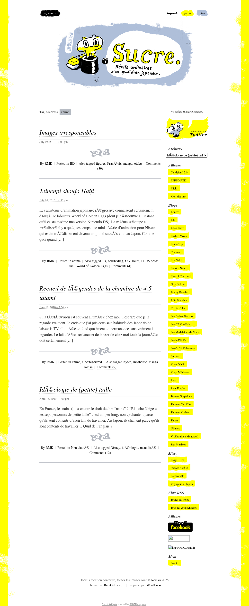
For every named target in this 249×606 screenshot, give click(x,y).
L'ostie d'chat (178, 308)
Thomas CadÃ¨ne (181, 404)
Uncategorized (92, 361)
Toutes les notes (180, 499)
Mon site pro (178, 196)
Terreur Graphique (181, 396)
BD (72, 163)
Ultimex (175, 428)
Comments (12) (100, 452)
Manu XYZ (177, 364)
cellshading (115, 260)
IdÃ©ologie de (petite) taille (75, 389)
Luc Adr (175, 356)
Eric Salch (176, 260)
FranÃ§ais (114, 163)
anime (76, 260)
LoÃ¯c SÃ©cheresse (183, 348)
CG (127, 260)
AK (173, 220)
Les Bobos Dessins (182, 316)
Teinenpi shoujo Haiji (66, 190)
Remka (156, 580)
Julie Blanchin (179, 300)
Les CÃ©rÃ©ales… (183, 324)
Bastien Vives (179, 236)
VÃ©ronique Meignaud (184, 436)
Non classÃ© (80, 447)
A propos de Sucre (50, 13)
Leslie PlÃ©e (178, 340)
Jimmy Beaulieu (180, 292)
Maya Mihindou (180, 372)
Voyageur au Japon (182, 484)
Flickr (174, 188)
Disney (115, 447)
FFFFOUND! (179, 180)
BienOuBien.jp (114, 585)
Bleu (203, 13)
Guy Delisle (178, 284)
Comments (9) (106, 367)
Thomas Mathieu (180, 412)
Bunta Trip (177, 244)
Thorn (174, 420)
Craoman (176, 252)
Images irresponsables (67, 132)
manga (127, 163)
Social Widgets (109, 604)
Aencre (175, 212)
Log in (174, 563)
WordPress (154, 585)
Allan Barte (177, 228)
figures (100, 163)
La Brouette (177, 476)
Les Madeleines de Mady (185, 332)
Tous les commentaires (184, 507)
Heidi (135, 260)
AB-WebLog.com (138, 604)
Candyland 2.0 (179, 172)
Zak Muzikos (178, 444)
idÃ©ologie (130, 447)
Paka (173, 380)
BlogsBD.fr (177, 460)
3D (104, 260)
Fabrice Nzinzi (179, 268)
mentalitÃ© (148, 447)
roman (88, 367)
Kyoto (127, 361)
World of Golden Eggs (91, 266)
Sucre (124, 55)
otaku (138, 163)
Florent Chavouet (181, 276)
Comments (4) (121, 266)
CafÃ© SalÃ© (179, 468)
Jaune (187, 13)
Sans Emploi (178, 388)
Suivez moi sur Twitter (188, 128)
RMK (48, 163)
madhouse (140, 361)
